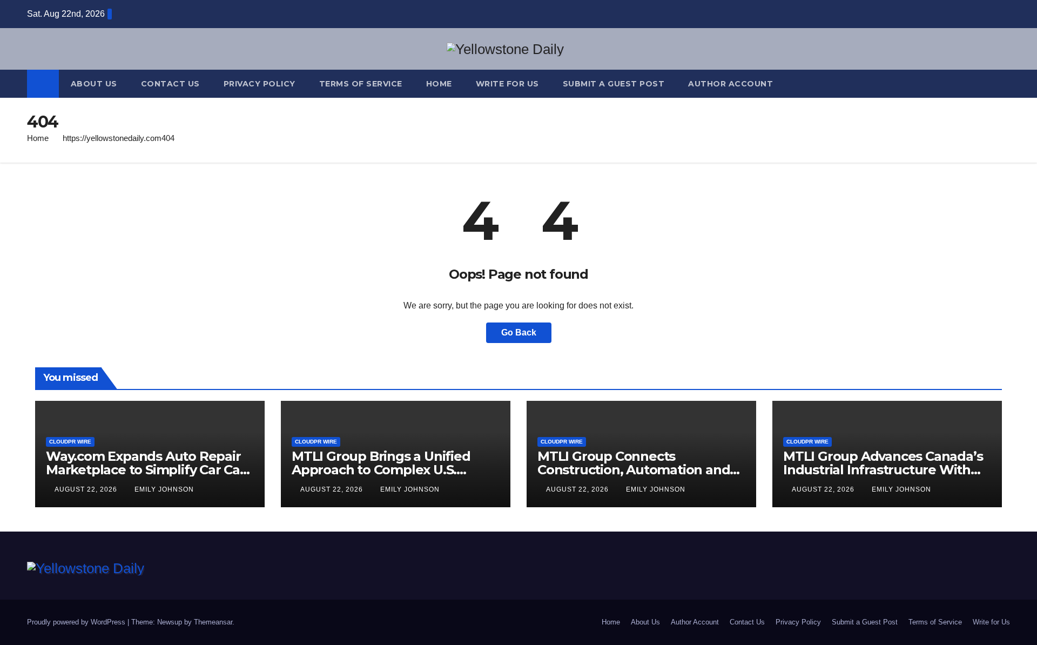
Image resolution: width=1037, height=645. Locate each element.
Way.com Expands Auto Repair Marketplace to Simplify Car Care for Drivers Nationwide (149, 469)
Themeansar (213, 622)
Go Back (518, 332)
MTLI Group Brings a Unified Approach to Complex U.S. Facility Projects (381, 469)
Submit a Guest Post (614, 84)
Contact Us (170, 84)
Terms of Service (360, 84)
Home (439, 84)
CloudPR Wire (70, 442)
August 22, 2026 (87, 489)
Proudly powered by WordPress (77, 622)
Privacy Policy (259, 84)
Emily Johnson (164, 489)
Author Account (730, 84)
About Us (94, 84)
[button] (1002, 83)
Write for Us (507, 84)
